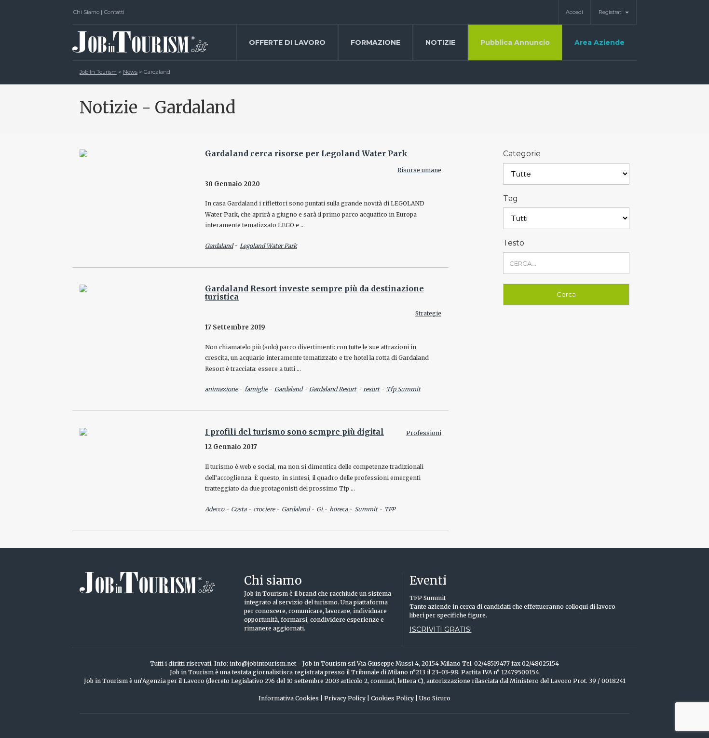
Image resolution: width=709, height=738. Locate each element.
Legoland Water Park (268, 245)
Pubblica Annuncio (515, 42)
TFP (389, 509)
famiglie (256, 389)
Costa (238, 509)
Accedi (574, 12)
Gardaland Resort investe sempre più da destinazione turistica (314, 293)
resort (371, 389)
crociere (264, 509)
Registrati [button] (611, 12)
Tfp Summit (403, 389)
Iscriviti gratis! (440, 629)
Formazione (375, 42)
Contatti (114, 12)
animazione (221, 389)
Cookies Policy (394, 698)
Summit (366, 509)
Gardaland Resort (332, 389)
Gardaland (219, 245)
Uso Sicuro (434, 698)
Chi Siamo (87, 12)
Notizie (440, 42)
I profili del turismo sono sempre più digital (294, 432)
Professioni (423, 433)
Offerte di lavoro (287, 42)
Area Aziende (599, 42)
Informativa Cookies (291, 698)
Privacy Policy (346, 698)
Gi (319, 509)
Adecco (214, 509)
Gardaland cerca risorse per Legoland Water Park (306, 153)
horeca (338, 509)
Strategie (428, 313)
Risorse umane (419, 170)
